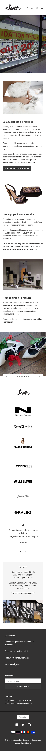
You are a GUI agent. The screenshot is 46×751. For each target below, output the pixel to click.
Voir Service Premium (16, 169)
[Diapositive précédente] (6, 376)
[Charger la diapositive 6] (28, 376)
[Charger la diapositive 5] (26, 376)
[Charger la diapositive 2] (20, 376)
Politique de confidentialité (16, 651)
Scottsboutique (17, 740)
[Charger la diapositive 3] (22, 376)
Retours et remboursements (17, 658)
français (22, 717)
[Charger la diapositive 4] (24, 376)
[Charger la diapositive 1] (17, 376)
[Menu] (42, 7)
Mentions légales (12, 664)
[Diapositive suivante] (39, 376)
